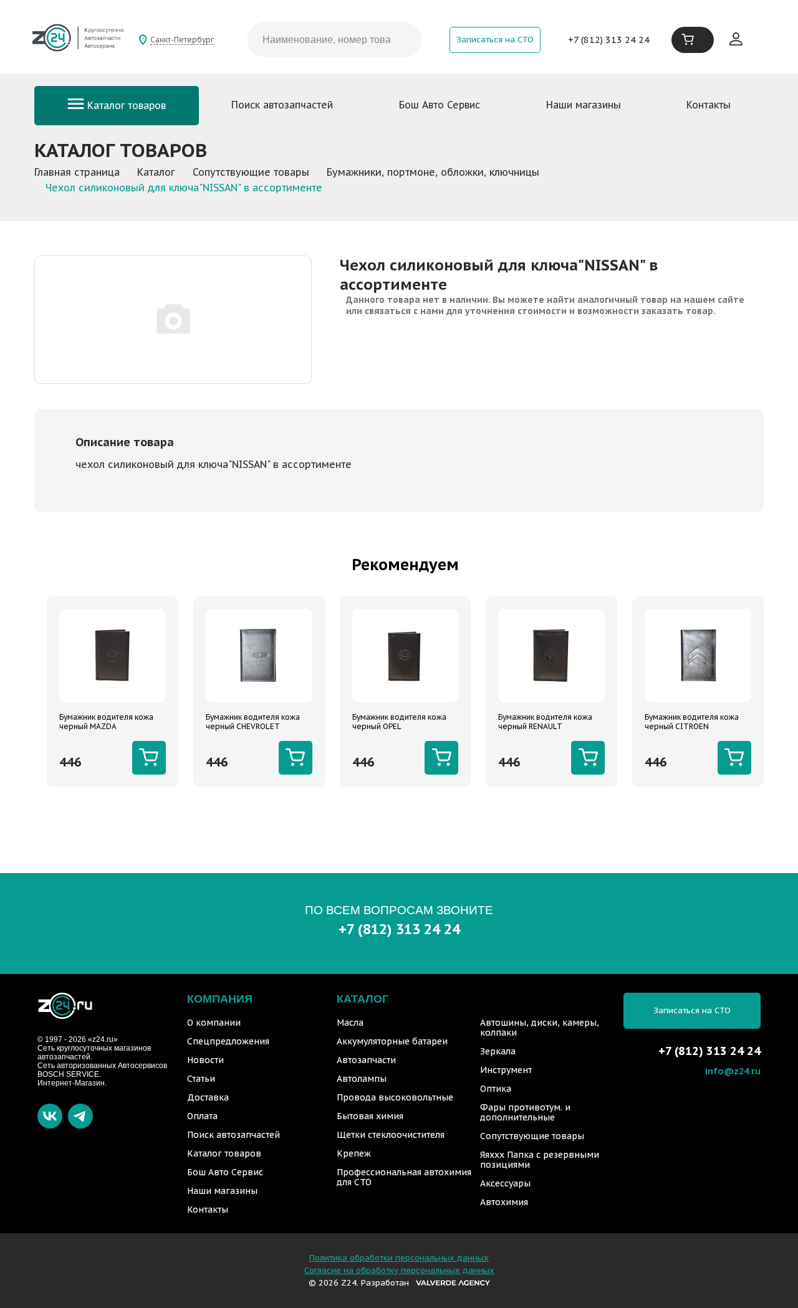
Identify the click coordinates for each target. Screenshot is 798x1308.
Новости (205, 1060)
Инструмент (506, 1070)
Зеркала (498, 1051)
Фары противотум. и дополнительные (525, 1112)
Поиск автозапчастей (282, 104)
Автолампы (362, 1078)
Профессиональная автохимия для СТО (404, 1177)
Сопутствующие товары (532, 1136)
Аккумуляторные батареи (392, 1041)
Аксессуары (505, 1183)
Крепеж (354, 1153)
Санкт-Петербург (182, 39)
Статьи (201, 1078)
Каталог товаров (125, 105)
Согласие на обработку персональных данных (399, 1270)
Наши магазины (583, 104)
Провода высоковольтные (395, 1097)
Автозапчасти (366, 1060)
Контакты (708, 104)
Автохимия (504, 1202)
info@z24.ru (733, 1071)
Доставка (208, 1097)
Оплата (202, 1116)
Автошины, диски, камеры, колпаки (539, 1027)
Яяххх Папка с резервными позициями (539, 1159)
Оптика (495, 1088)
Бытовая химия (370, 1116)
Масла (350, 1022)
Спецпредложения (228, 1041)
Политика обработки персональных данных (399, 1258)
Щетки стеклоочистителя (391, 1134)
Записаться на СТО (495, 39)
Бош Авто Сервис (439, 104)
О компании (214, 1022)
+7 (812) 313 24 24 (609, 39)
